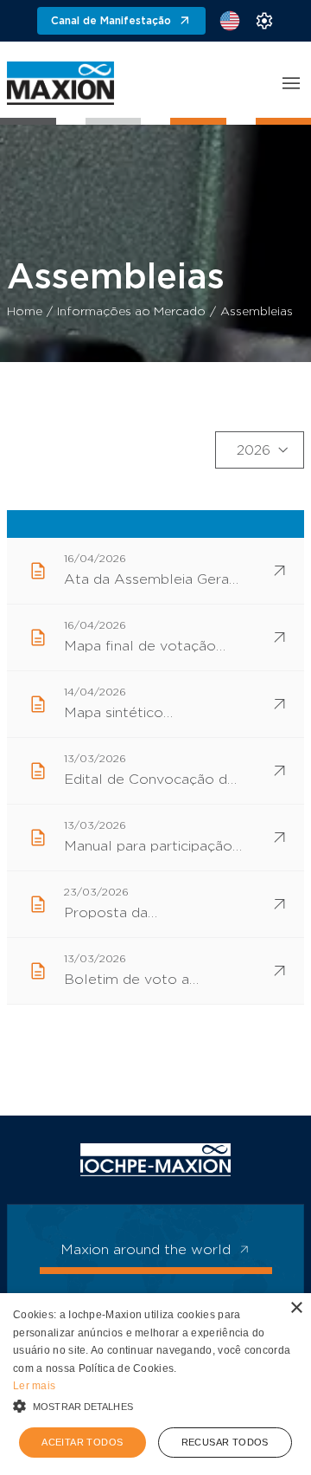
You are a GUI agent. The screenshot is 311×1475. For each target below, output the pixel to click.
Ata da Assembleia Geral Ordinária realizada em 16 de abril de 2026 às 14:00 (148, 581)
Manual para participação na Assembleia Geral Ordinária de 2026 (148, 848)
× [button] (295, 1308)
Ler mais (34, 1386)
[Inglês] (229, 20)
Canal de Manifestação (111, 21)
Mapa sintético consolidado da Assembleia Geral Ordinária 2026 (123, 714)
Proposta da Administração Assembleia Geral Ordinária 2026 (123, 914)
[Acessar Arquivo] (280, 571)
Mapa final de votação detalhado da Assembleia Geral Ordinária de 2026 (150, 648)
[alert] (155, 1384)
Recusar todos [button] (225, 1442)
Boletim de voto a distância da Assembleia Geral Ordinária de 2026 (144, 981)
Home (24, 312)
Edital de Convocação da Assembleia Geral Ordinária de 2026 (149, 781)
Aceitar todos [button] (82, 1442)
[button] (155, 1405)
